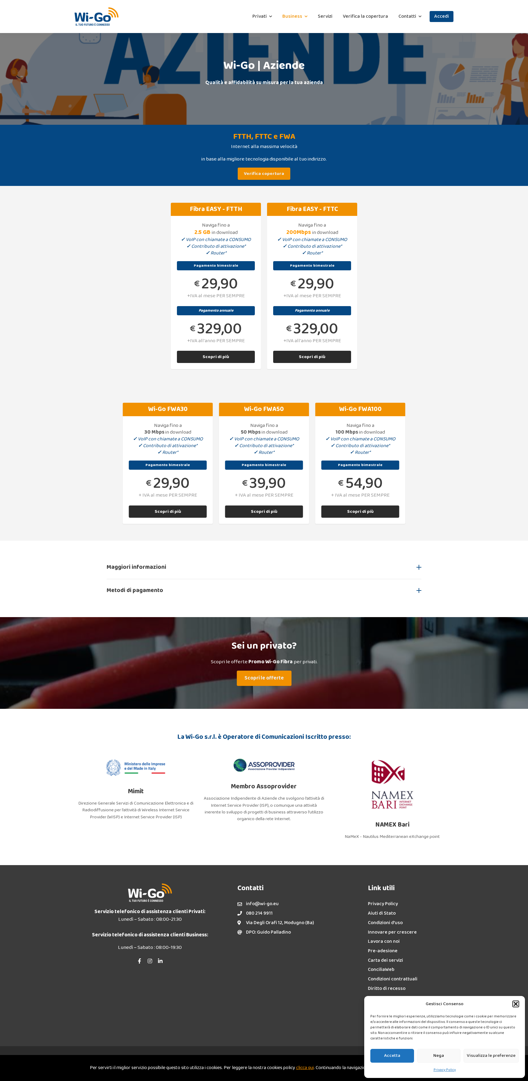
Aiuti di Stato (382, 913)
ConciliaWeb (381, 969)
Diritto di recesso (386, 988)
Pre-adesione (383, 951)
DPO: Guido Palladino (268, 932)
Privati (259, 16)
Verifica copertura (264, 173)
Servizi (325, 16)
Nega (438, 1055)
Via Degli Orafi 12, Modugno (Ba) (280, 923)
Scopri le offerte (264, 678)
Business (292, 16)
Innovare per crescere (392, 932)
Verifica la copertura (365, 16)
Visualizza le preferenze (491, 1055)
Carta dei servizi (385, 960)
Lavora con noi (384, 941)
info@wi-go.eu (262, 904)
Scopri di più (216, 357)
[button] (516, 1004)
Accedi (441, 16)
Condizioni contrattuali (392, 979)
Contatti (407, 16)
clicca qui (305, 1068)
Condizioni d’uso (385, 923)
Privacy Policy (445, 1070)
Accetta (392, 1055)
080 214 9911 (259, 913)
